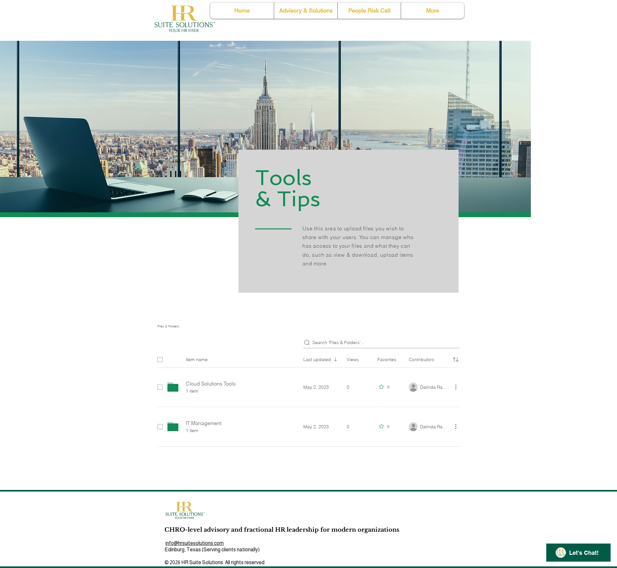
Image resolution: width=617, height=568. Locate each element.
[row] (308, 358)
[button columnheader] (456, 359)
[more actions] (456, 387)
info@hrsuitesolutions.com (194, 543)
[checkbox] (160, 359)
